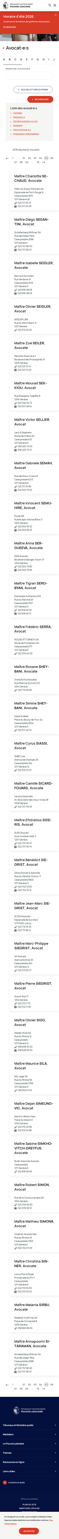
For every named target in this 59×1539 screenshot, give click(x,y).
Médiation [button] (8, 1434)
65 (46, 158)
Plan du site (29, 1504)
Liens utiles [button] (9, 1471)
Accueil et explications (34, 89)
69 (26, 162)
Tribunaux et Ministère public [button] (18, 1425)
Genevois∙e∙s (19, 117)
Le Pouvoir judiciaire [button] (13, 1443)
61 (24, 158)
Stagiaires (17, 125)
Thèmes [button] (7, 1452)
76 (38, 162)
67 (15, 162)
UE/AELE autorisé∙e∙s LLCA (25, 121)
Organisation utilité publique (26, 133)
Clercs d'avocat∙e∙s (22, 129)
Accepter (29, 1531)
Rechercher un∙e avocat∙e (18, 68)
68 (21, 162)
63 (35, 158)
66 (51, 158)
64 (40, 158)
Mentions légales (29, 1508)
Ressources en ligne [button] (13, 1462)
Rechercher (41, 99)
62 (29, 158)
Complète (17, 113)
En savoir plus (9, 26)
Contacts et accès (16, 1482)
